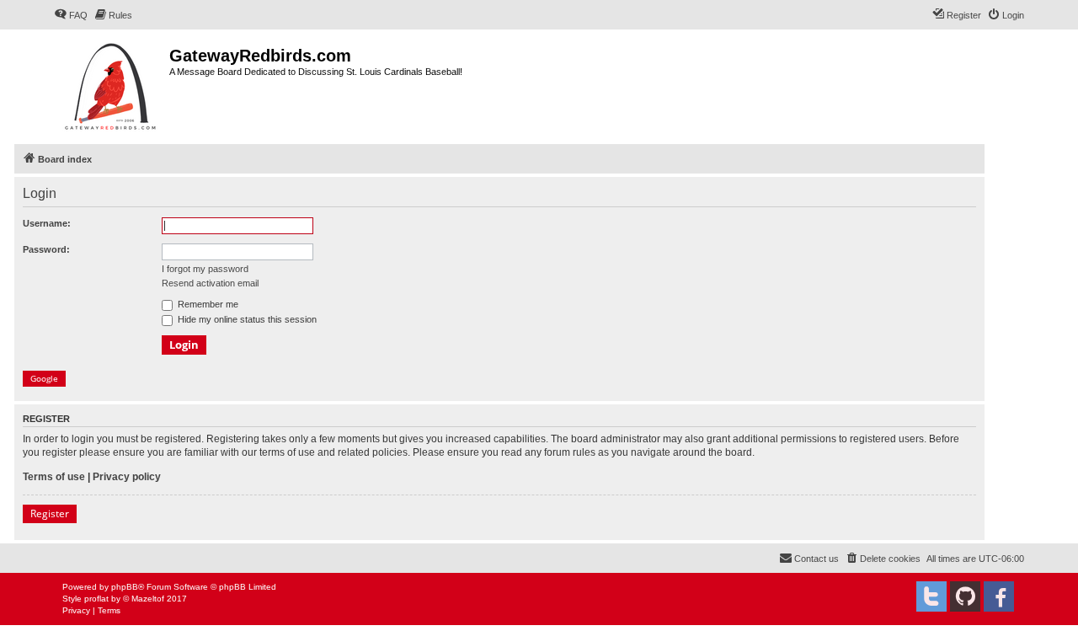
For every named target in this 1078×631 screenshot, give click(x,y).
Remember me (206, 304)
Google (44, 378)
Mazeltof (147, 598)
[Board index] (111, 85)
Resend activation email (210, 283)
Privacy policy (127, 477)
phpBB (124, 586)
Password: (46, 249)
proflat (96, 598)
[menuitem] (71, 15)
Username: (47, 223)
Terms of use (54, 477)
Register (49, 513)
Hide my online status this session (246, 319)
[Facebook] (999, 596)
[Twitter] (931, 596)
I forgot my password (205, 269)
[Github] (965, 596)
